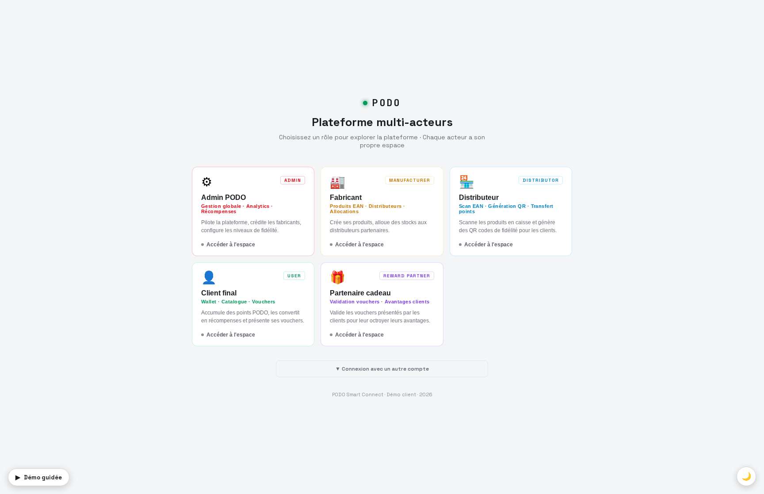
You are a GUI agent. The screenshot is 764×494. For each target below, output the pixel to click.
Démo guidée (38, 477)
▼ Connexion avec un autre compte (382, 368)
